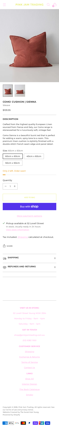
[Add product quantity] (14, 186)
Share (10, 246)
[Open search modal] (48, 5)
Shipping (23, 237)
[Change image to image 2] (20, 91)
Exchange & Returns (29, 357)
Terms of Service (29, 362)
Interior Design (29, 384)
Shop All (29, 379)
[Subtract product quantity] (5, 186)
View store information (17, 230)
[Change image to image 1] (8, 91)
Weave (6, 105)
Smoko (29, 395)
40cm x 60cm (33, 156)
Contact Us (29, 367)
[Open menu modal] (4, 5)
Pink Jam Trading (26, 407)
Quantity (7, 180)
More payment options (29, 216)
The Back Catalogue (29, 389)
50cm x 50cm (12, 163)
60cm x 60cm (12, 156)
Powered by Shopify (11, 415)
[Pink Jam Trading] (29, 4)
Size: (13, 150)
